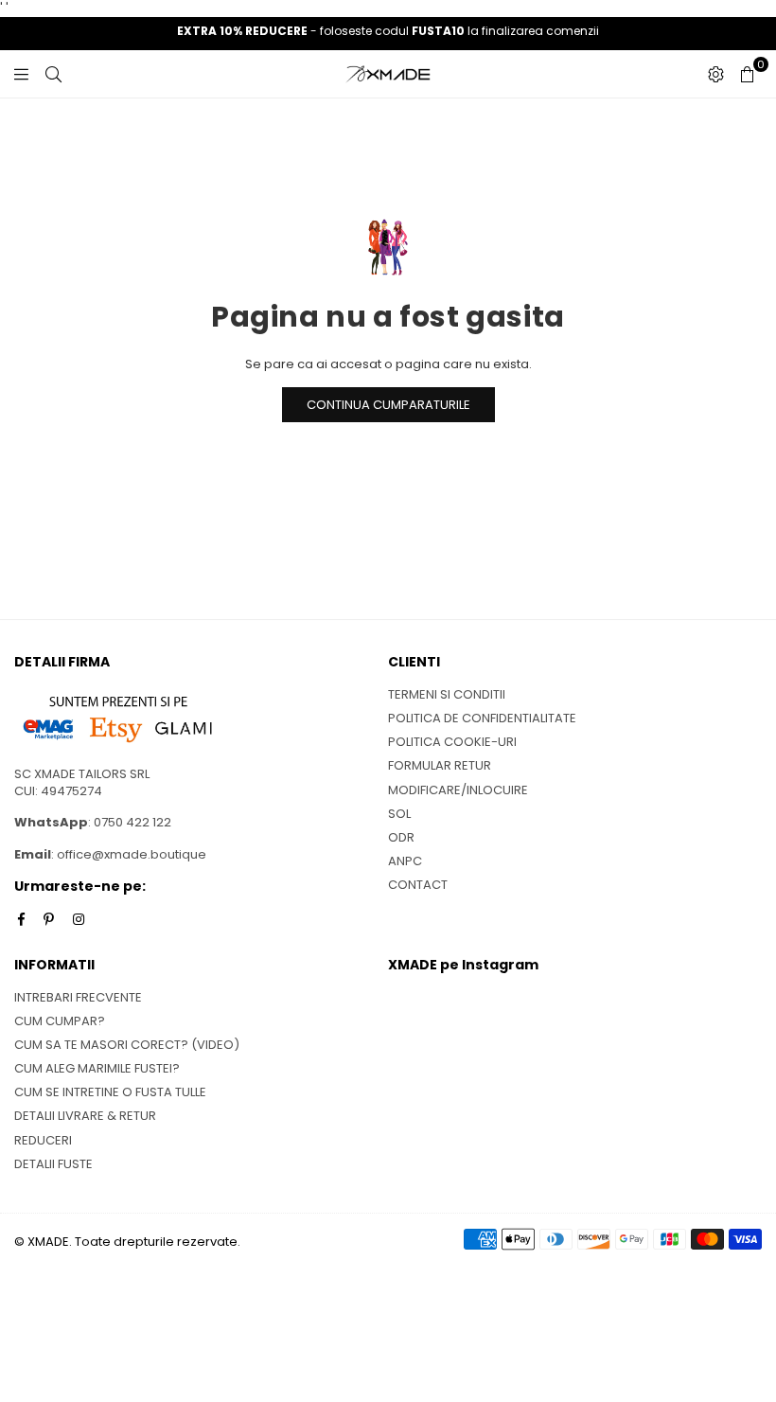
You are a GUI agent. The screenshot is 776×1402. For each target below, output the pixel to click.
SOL (399, 814)
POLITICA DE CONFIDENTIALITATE (482, 718)
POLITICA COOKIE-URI (452, 742)
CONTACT (418, 885)
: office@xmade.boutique (128, 854)
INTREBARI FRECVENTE (78, 997)
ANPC (405, 861)
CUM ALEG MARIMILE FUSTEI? (97, 1068)
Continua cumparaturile (388, 405)
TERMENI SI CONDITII (446, 694)
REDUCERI (43, 1140)
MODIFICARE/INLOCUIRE (458, 790)
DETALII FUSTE (53, 1164)
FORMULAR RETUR (439, 765)
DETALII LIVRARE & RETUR (85, 1116)
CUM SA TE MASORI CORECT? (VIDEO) (126, 1045)
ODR (401, 837)
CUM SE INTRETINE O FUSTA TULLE (110, 1092)
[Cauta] (53, 74)
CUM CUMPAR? (59, 1021)
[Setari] (715, 74)
